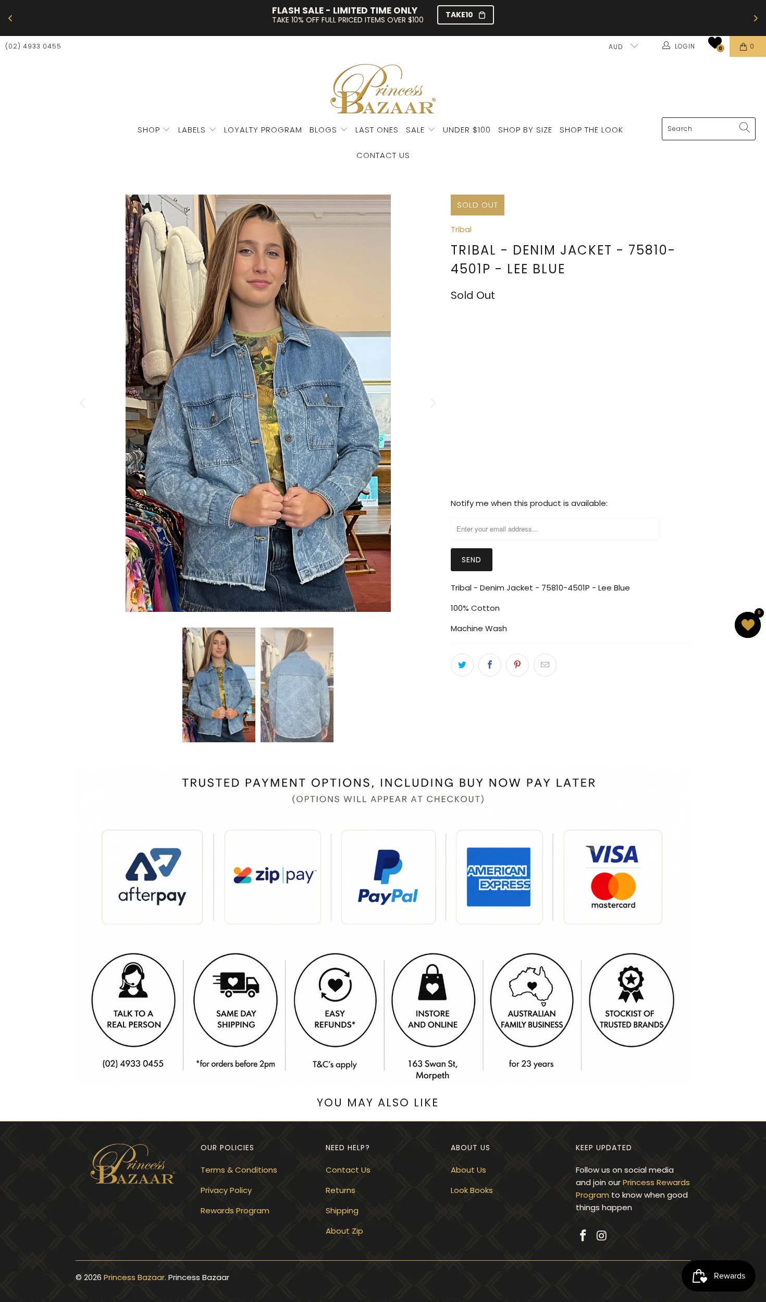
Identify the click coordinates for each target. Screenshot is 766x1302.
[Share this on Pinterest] (517, 665)
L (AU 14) (617, 342)
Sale (415, 129)
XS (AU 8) (473, 342)
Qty (457, 400)
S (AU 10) (521, 342)
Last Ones (377, 129)
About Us (468, 1169)
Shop (149, 129)
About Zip (344, 1230)
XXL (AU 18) (527, 370)
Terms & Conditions (239, 1169)
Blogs (325, 129)
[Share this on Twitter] (462, 665)
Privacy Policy (226, 1190)
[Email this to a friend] (545, 665)
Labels (193, 129)
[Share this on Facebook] (489, 665)
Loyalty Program (263, 129)
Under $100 (467, 129)
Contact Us (383, 155)
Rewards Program (235, 1210)
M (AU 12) (569, 342)
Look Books (472, 1190)
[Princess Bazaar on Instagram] (602, 1236)
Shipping (342, 1210)
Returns (340, 1190)
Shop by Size (525, 129)
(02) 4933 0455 (33, 46)
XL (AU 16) (474, 370)
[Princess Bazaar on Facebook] (583, 1236)
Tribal (461, 229)
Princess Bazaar (134, 1277)
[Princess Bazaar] (383, 89)
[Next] (432, 403)
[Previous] (83, 403)
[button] (715, 43)
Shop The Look (591, 129)
